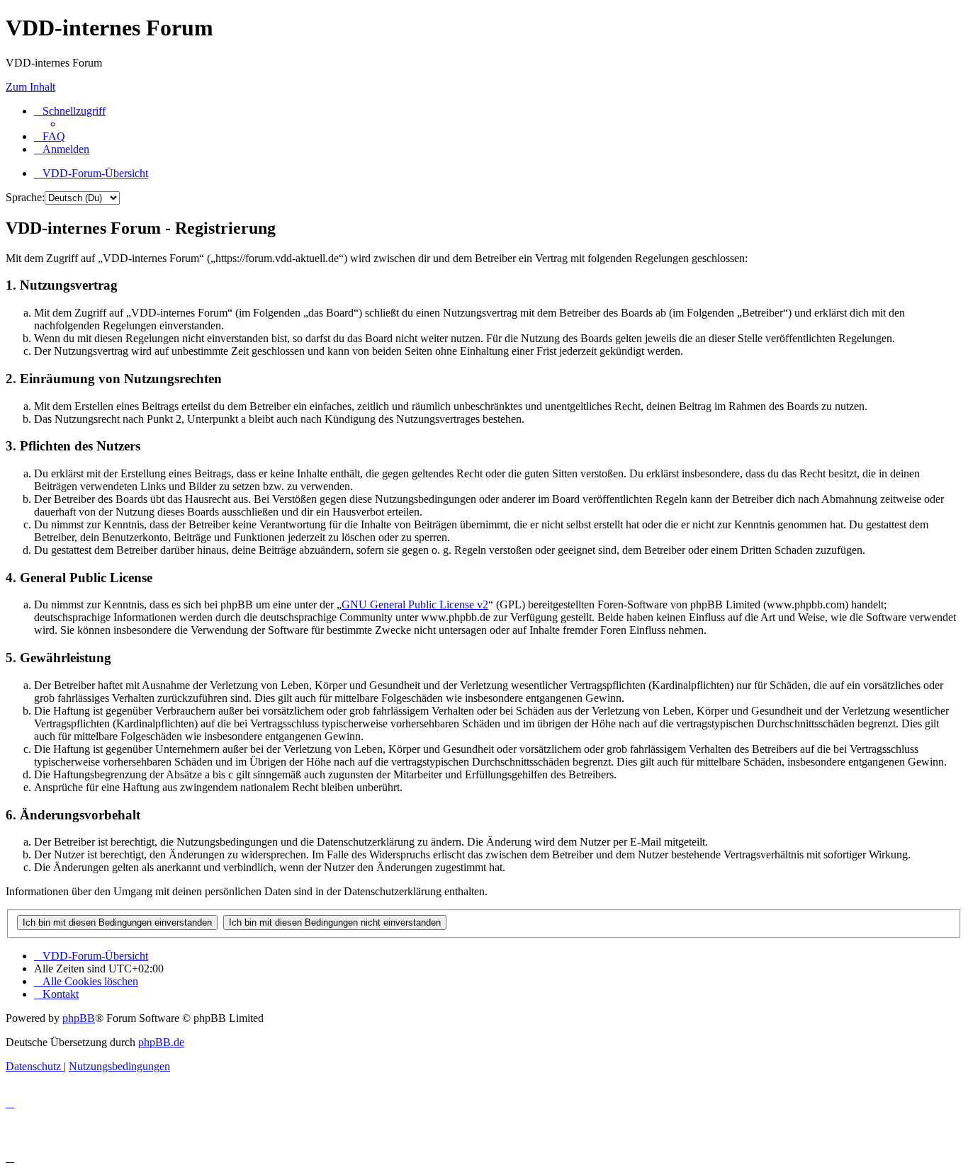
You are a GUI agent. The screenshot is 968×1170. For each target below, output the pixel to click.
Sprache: (25, 197)
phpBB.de (161, 1042)
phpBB (78, 1018)
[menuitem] (49, 136)
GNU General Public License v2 (415, 604)
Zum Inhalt (30, 87)
